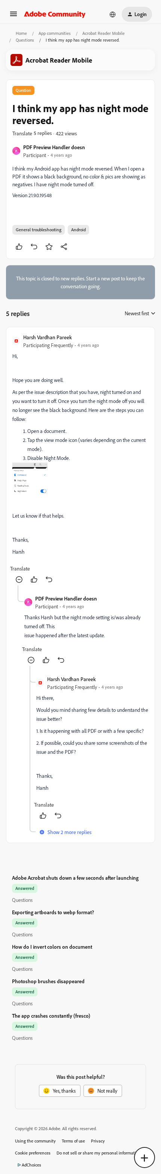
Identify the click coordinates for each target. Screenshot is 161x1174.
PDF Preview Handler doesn (54, 147)
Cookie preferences (33, 1153)
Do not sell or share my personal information (99, 1153)
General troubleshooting (38, 229)
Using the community (35, 1141)
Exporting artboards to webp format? (53, 912)
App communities (55, 33)
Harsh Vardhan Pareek (47, 337)
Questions (25, 40)
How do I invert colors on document (52, 946)
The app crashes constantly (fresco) (51, 1015)
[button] (13, 16)
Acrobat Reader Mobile (103, 33)
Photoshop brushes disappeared (48, 981)
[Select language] (113, 14)
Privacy (98, 1141)
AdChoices (31, 1165)
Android (78, 229)
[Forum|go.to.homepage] (55, 14)
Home (21, 33)
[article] (80, 459)
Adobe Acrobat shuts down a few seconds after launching (75, 878)
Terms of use (73, 1141)
